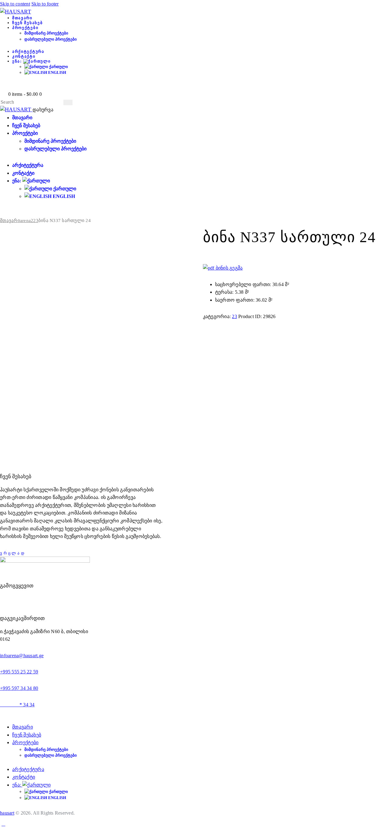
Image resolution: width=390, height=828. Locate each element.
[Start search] (68, 102)
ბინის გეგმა (228, 268)
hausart (7, 812)
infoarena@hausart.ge (22, 655)
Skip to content (15, 3)
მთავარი (10, 220)
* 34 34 (17, 704)
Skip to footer (45, 3)
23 (35, 220)
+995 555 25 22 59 (19, 671)
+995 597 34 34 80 (19, 688)
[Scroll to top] (3, 823)
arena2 (27, 220)
